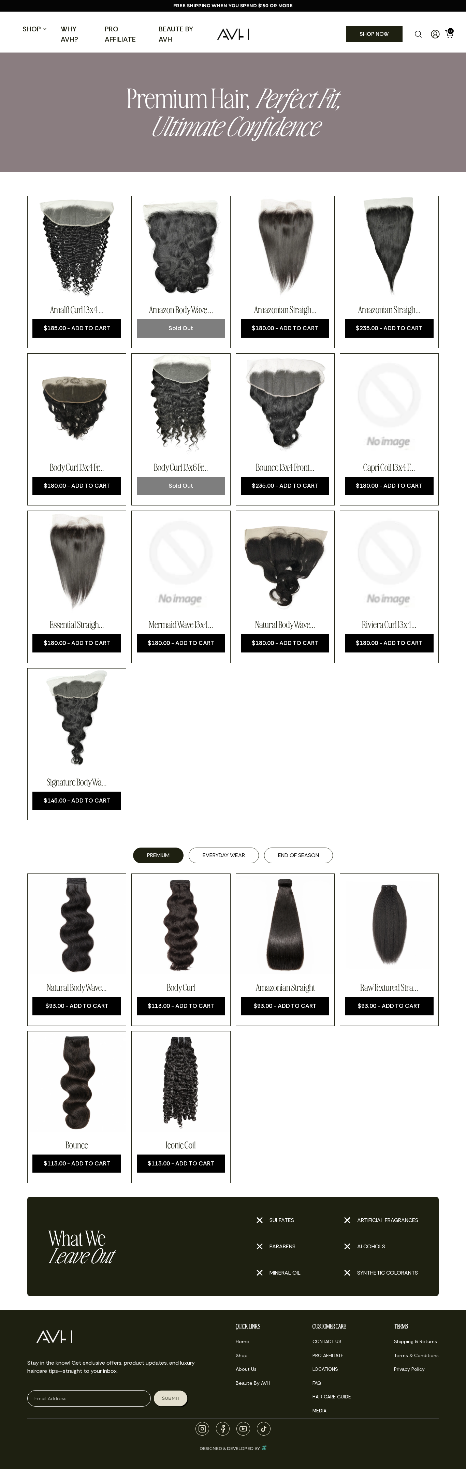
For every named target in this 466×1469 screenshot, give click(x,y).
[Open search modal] (418, 34)
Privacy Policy (409, 1369)
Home (242, 1341)
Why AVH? (69, 34)
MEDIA (319, 1411)
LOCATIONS (325, 1369)
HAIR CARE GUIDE (331, 1397)
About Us (246, 1369)
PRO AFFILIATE (120, 34)
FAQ (316, 1383)
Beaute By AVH (176, 34)
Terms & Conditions (416, 1355)
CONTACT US (326, 1341)
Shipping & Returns (415, 1341)
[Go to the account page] (432, 34)
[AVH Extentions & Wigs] (233, 34)
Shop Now (374, 34)
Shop (32, 29)
